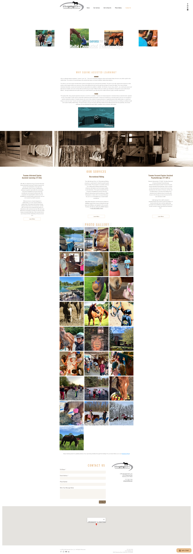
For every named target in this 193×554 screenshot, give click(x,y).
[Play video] (96, 117)
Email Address (63, 475)
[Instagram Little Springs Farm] (187, 6)
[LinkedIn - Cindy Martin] (187, 8)
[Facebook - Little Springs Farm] (61, 552)
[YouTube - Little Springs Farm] (187, 10)
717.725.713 (128, 479)
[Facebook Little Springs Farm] (187, 4)
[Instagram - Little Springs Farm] (63, 552)
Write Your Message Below (67, 488)
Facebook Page (126, 453)
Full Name (62, 469)
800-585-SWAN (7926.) (97, 208)
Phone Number (63, 481)
